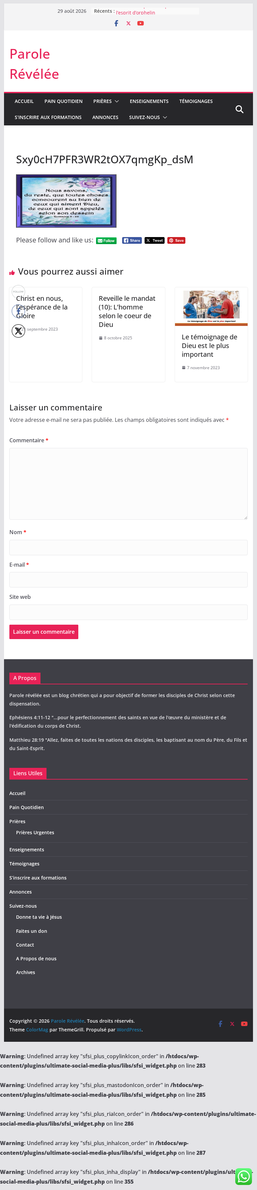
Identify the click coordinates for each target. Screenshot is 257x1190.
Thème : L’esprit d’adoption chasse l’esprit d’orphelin (154, 13)
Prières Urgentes (35, 832)
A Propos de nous (36, 958)
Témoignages (196, 101)
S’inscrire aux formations (48, 117)
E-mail (19, 564)
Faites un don (31, 931)
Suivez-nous (144, 117)
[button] (115, 101)
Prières (102, 101)
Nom (17, 532)
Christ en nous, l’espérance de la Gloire (42, 307)
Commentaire (29, 440)
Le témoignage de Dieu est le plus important (209, 345)
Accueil (24, 101)
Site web (20, 597)
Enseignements (149, 101)
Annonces (105, 117)
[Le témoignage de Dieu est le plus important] (211, 292)
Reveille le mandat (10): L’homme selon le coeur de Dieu (127, 311)
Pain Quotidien (64, 101)
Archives (25, 972)
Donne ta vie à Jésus (39, 917)
